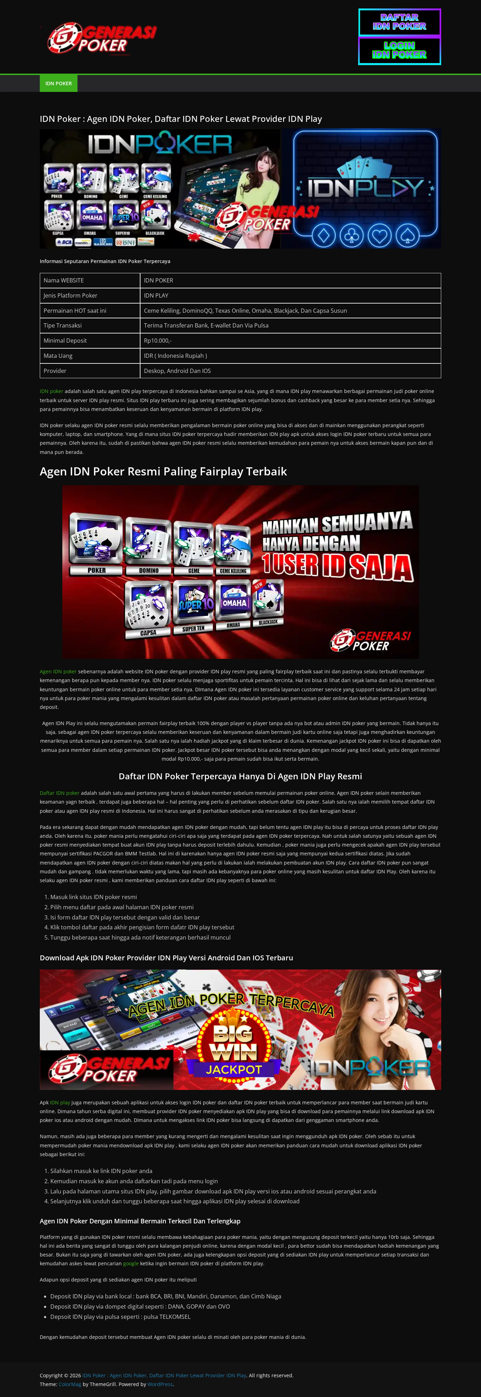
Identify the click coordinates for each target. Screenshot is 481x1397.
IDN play (60, 1102)
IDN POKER (58, 83)
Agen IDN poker (58, 671)
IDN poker (51, 391)
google (131, 1263)
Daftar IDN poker (60, 793)
